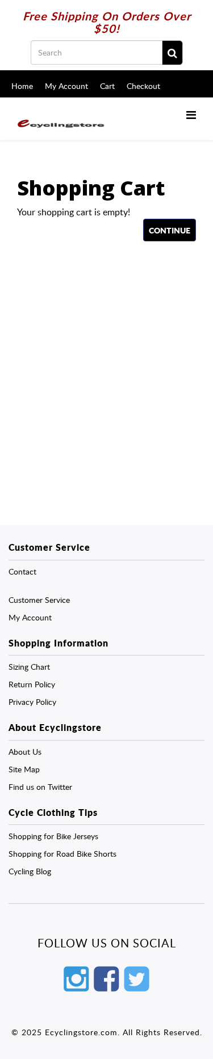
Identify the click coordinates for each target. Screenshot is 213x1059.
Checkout (143, 85)
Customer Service (39, 599)
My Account (66, 85)
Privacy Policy (32, 701)
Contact (22, 571)
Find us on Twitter (40, 786)
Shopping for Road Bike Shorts (62, 853)
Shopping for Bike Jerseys (53, 836)
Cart (107, 85)
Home (22, 85)
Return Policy (32, 684)
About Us (25, 751)
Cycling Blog (30, 871)
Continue (169, 230)
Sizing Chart (29, 666)
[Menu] (191, 114)
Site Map (24, 769)
